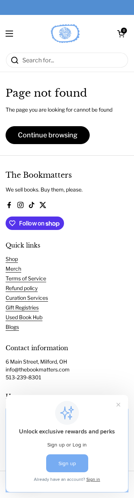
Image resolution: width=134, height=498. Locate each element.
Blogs (12, 327)
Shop (12, 259)
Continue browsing (47, 135)
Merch (13, 268)
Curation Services (27, 298)
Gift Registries (22, 307)
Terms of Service (26, 278)
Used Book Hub (24, 317)
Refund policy (22, 288)
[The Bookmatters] (65, 34)
